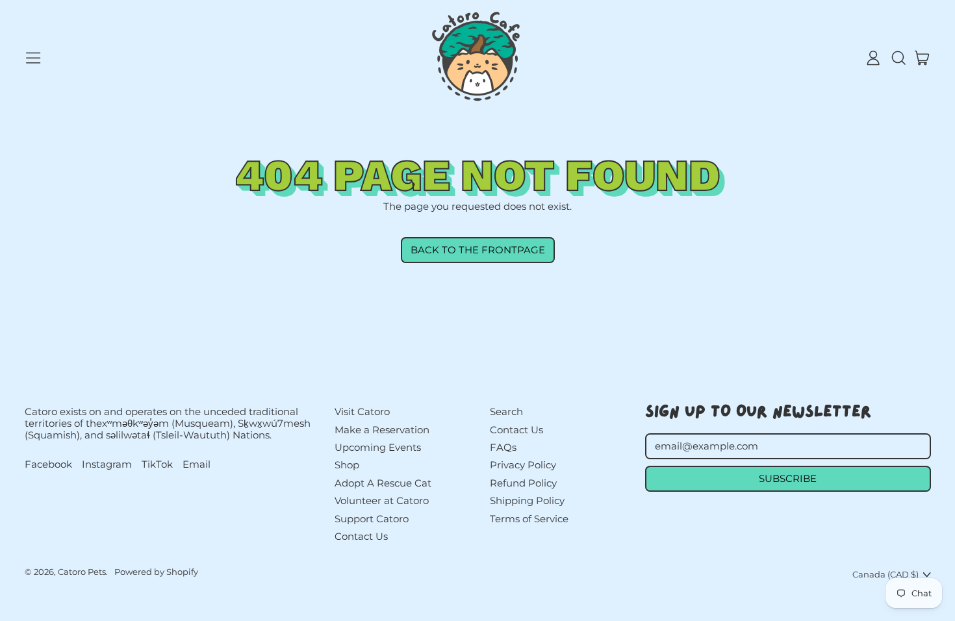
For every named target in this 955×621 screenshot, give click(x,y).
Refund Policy (523, 483)
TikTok (157, 464)
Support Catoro (372, 519)
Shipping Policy (527, 500)
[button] (897, 57)
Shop (347, 465)
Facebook (48, 464)
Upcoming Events (378, 447)
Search (506, 411)
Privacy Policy (523, 465)
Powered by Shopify (156, 571)
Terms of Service (529, 519)
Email (196, 464)
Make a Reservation (382, 430)
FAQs (503, 447)
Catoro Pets (82, 571)
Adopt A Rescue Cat (383, 483)
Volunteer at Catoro (382, 500)
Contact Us (361, 536)
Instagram (107, 464)
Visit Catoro (362, 411)
